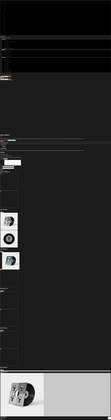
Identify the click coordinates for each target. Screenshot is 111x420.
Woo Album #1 (4, 371)
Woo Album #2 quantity (3, 140)
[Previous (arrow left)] (0, 419)
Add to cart (2, 141)
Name (1, 166)
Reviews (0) (4, 146)
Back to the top (2, 36)
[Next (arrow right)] (1, 419)
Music (7, 142)
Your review (2, 165)
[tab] (56, 146)
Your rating (2, 158)
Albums (5, 142)
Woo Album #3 (3, 416)
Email (1, 168)
